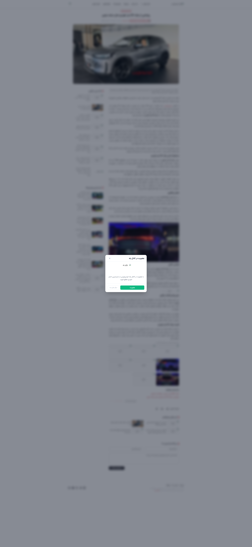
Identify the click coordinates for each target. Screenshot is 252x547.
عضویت (132, 287)
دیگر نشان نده (113, 288)
